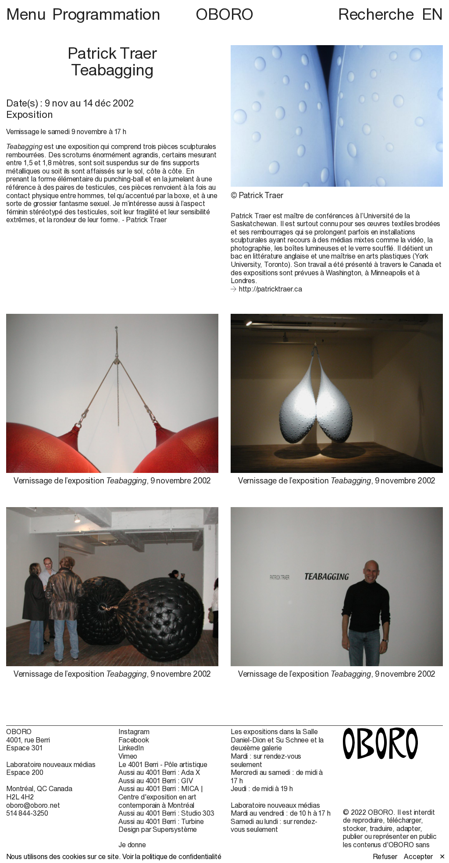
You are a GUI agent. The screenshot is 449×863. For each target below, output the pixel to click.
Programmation (106, 14)
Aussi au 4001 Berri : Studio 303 (166, 813)
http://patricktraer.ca (270, 289)
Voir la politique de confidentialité (171, 856)
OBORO (224, 14)
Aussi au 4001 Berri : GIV (155, 781)
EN (432, 14)
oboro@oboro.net (33, 805)
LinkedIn (131, 748)
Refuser (385, 856)
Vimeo (127, 756)
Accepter (418, 856)
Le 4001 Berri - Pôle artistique (162, 764)
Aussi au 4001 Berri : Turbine (160, 821)
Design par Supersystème (157, 829)
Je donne (132, 845)
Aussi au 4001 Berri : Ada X (159, 772)
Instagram (134, 731)
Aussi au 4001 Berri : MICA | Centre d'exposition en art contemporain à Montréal (160, 797)
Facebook (133, 740)
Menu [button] (27, 14)
